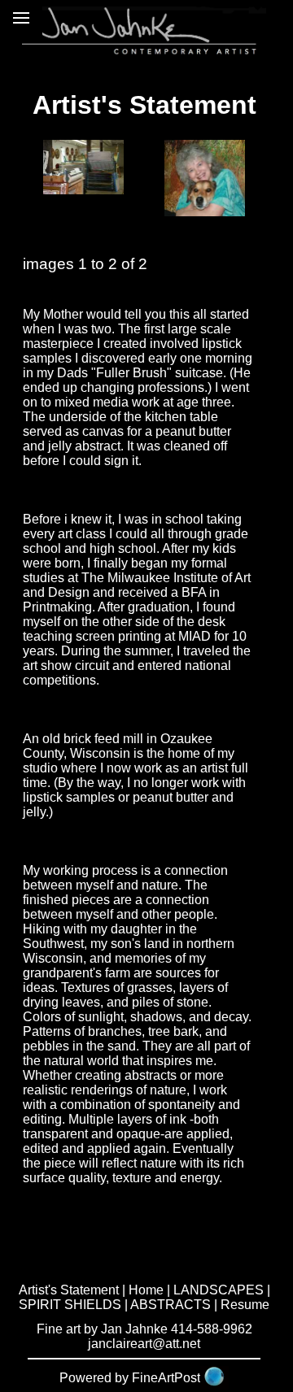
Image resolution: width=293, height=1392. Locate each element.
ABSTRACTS (170, 1305)
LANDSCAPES (218, 1290)
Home (146, 1290)
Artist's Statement (69, 1290)
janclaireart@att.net (144, 1344)
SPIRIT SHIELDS (70, 1305)
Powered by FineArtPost (129, 1378)
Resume (245, 1305)
